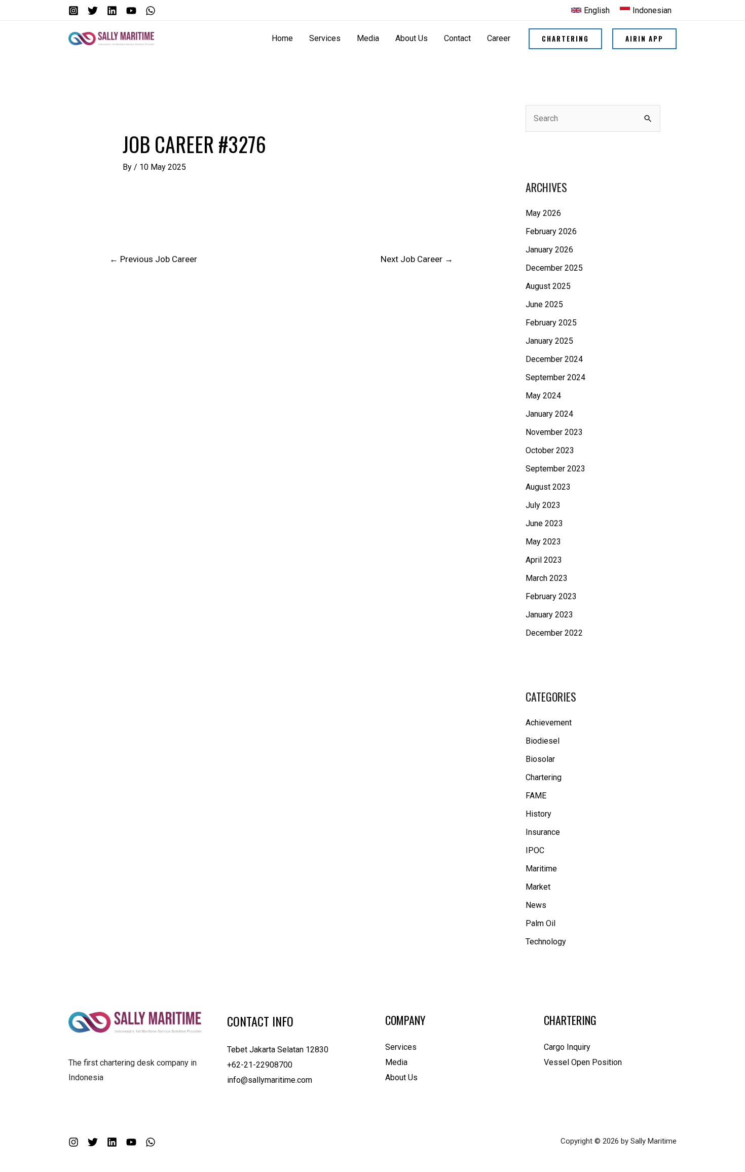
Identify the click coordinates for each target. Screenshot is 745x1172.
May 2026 (543, 213)
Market (538, 887)
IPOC (535, 850)
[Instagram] (73, 11)
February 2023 (551, 596)
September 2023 (555, 468)
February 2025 (551, 322)
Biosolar (540, 759)
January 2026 (549, 249)
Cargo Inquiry (567, 1047)
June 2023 (544, 523)
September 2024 (555, 377)
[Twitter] (93, 11)
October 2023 (550, 450)
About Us (401, 1077)
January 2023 (549, 614)
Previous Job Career (153, 259)
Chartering (544, 777)
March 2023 (547, 578)
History (538, 814)
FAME (536, 795)
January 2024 (549, 414)
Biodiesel (543, 741)
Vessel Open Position (583, 1062)
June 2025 (544, 304)
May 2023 (543, 541)
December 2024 (554, 359)
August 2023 (548, 487)
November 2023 (554, 432)
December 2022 (554, 633)
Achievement (549, 722)
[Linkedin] (112, 11)
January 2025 (549, 341)
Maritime (541, 868)
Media (396, 1062)
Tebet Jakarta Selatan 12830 (277, 1049)
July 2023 (543, 505)
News (536, 905)
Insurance (543, 832)
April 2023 (544, 560)
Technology (546, 941)
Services (401, 1047)
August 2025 (548, 286)
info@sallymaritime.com (269, 1080)
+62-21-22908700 (259, 1065)
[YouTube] (131, 11)
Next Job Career (417, 259)
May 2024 (543, 395)
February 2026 (551, 231)
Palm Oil (540, 923)
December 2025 (554, 268)
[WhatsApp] (150, 11)
